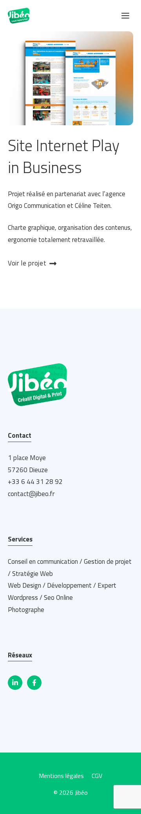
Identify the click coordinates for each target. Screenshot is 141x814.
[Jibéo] (19, 15)
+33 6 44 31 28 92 (35, 481)
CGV (97, 775)
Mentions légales (61, 775)
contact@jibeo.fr (31, 494)
